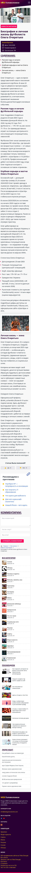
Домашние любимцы (14, 604)
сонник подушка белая (9, 776)
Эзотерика (10, 592)
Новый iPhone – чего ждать (16, 505)
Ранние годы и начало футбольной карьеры (11, 61)
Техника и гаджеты (13, 574)
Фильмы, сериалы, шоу (14, 580)
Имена (9, 598)
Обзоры (9, 568)
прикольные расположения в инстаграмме (11, 761)
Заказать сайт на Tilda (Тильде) (11, 859)
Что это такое (11, 616)
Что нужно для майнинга (15, 496)
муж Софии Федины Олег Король (12, 765)
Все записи (4, 857)
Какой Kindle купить (8, 757)
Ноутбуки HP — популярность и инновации (16, 485)
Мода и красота (12, 640)
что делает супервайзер (10, 783)
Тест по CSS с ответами (8, 867)
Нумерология (11, 610)
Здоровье (10, 646)
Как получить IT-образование (12, 491)
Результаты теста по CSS (9, 865)
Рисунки (9, 628)
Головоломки (10, 2)
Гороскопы (10, 586)
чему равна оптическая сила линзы (13, 772)
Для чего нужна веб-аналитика (13, 500)
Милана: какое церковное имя (12, 769)
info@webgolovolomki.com (9, 812)
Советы (9, 634)
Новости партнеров (8, 26)
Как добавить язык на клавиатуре (13, 753)
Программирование (13, 652)
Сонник (9, 562)
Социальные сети (13, 622)
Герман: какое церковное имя (11, 786)
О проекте (4, 863)
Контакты (4, 861)
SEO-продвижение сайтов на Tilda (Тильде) (14, 855)
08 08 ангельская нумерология (12, 779)
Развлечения (11, 658)
